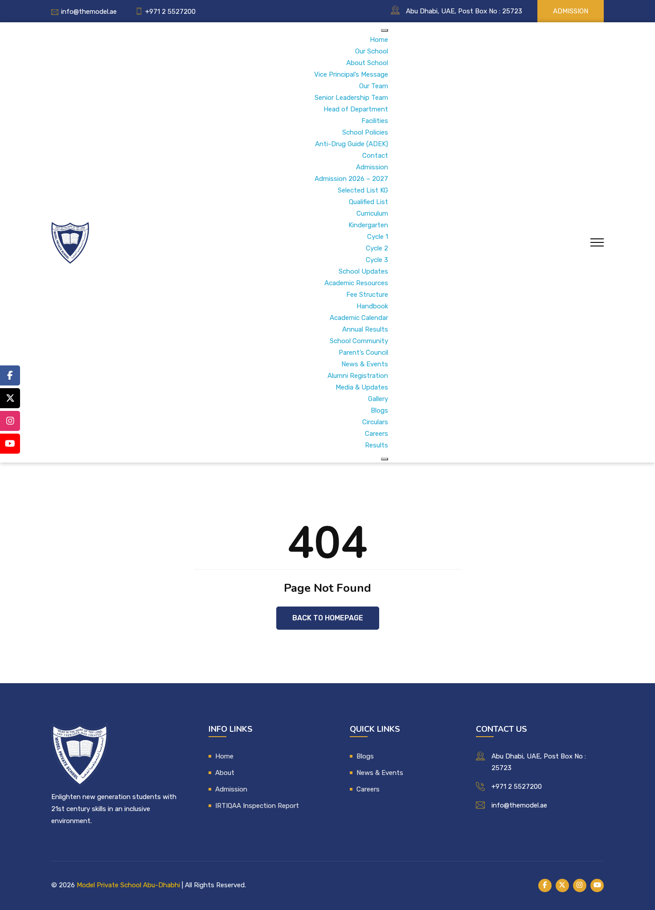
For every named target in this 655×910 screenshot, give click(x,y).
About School (367, 63)
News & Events (364, 364)
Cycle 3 (377, 260)
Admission (570, 11)
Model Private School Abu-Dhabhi (128, 885)
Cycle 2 (377, 248)
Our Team (373, 86)
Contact (375, 156)
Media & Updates (362, 387)
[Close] (384, 459)
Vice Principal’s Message (351, 74)
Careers (376, 434)
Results (376, 445)
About (224, 773)
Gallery (378, 399)
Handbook (372, 306)
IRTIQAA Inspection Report (257, 806)
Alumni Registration (358, 376)
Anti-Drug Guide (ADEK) (351, 144)
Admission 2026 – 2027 (351, 179)
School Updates (363, 271)
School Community (359, 341)
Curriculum (372, 213)
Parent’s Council (363, 352)
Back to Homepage (327, 618)
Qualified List (368, 202)
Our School (371, 51)
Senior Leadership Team (351, 98)
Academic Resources (356, 283)
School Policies (365, 132)
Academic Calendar (359, 318)
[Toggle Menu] (384, 30)
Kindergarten (368, 225)
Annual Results (365, 329)
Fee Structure (367, 295)
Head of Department (355, 109)
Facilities (374, 121)
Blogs (379, 410)
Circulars (375, 422)
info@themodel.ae (89, 12)
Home (379, 40)
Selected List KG (363, 190)
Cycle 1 (377, 237)
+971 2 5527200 (170, 12)
